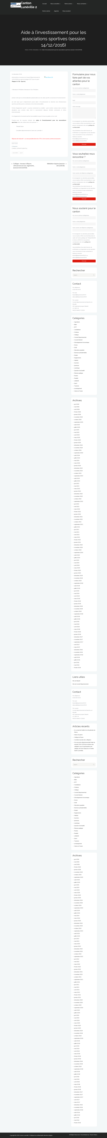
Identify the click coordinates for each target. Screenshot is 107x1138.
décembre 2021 (78, 516)
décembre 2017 (78, 637)
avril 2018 (77, 626)
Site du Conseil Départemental (80, 684)
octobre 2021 (77, 522)
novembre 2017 (78, 639)
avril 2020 (77, 565)
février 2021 (77, 539)
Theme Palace (93, 1134)
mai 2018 (76, 624)
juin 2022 (76, 504)
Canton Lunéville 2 (24, 1135)
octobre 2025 (77, 419)
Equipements (77, 357)
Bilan (75, 324)
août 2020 (77, 555)
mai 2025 (76, 432)
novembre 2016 (78, 652)
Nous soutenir (67, 11)
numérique (77, 368)
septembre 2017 (78, 642)
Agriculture (77, 322)
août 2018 (77, 616)
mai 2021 (76, 532)
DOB (75, 347)
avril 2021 (77, 534)
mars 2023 (77, 488)
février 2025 (77, 440)
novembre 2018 (78, 608)
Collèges (76, 334)
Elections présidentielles (80, 352)
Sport (75, 383)
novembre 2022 (78, 496)
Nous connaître (55, 3)
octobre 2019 (77, 580)
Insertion (76, 363)
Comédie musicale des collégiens (82, 740)
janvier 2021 (77, 542)
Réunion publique (78, 373)
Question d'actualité (79, 370)
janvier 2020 (77, 573)
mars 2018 (77, 629)
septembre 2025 (78, 422)
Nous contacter (81, 3)
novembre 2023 (78, 470)
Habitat (76, 360)
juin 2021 (76, 529)
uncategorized (78, 388)
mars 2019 (77, 598)
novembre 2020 (78, 547)
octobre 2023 (77, 473)
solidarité (76, 380)
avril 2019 (77, 596)
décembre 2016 (78, 649)
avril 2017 (77, 644)
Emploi (76, 355)
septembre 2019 (78, 583)
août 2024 (77, 455)
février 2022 (77, 511)
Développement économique (81, 342)
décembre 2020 (78, 545)
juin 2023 (76, 483)
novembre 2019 (78, 578)
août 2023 (77, 478)
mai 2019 (76, 593)
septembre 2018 (78, 614)
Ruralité (76, 378)
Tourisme (76, 386)
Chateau (76, 332)
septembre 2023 (78, 476)
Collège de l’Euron (78, 737)
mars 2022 (77, 509)
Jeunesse (76, 365)
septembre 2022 (78, 501)
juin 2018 (76, 621)
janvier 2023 (77, 491)
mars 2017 (77, 647)
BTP (75, 327)
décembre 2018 (78, 606)
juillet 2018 (77, 619)
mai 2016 (76, 665)
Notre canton (46, 11)
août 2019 (77, 585)
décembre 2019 (78, 575)
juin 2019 (76, 591)
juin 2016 (76, 662)
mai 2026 (76, 406)
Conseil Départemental (19, 148)
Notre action (68, 3)
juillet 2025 (77, 427)
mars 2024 (77, 463)
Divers (76, 345)
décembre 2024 (78, 445)
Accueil (44, 3)
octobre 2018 (77, 611)
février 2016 (77, 667)
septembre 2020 (78, 552)
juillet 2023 (77, 481)
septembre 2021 (78, 524)
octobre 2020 (77, 550)
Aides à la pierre (78, 734)
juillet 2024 (77, 458)
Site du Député (76, 680)
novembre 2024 (78, 447)
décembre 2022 (78, 493)
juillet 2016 (77, 660)
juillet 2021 (77, 527)
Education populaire (79, 350)
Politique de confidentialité (36, 1135)
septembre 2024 (78, 453)
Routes (76, 375)
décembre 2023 (78, 468)
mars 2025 (77, 437)
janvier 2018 (77, 634)
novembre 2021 (78, 519)
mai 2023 (76, 486)
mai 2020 (76, 562)
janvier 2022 (77, 514)
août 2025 (77, 424)
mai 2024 (76, 460)
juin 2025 (76, 429)
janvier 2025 (77, 442)
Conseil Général (78, 340)
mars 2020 (77, 568)
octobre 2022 (77, 499)
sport (21, 152)
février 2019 (77, 601)
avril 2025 (77, 435)
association (15, 152)
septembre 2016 (78, 654)
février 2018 (77, 631)
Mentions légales (48, 1135)
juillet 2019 (77, 588)
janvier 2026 (77, 414)
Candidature (77, 329)
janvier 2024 (77, 465)
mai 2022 (76, 506)
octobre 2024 (77, 450)
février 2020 (77, 570)
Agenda (56, 11)
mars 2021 (77, 537)
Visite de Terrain (78, 391)
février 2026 (77, 412)
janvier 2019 (77, 603)
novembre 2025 (78, 417)
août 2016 (77, 657)
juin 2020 (76, 560)
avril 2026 (77, 409)
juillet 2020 (77, 557)
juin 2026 (76, 404)
